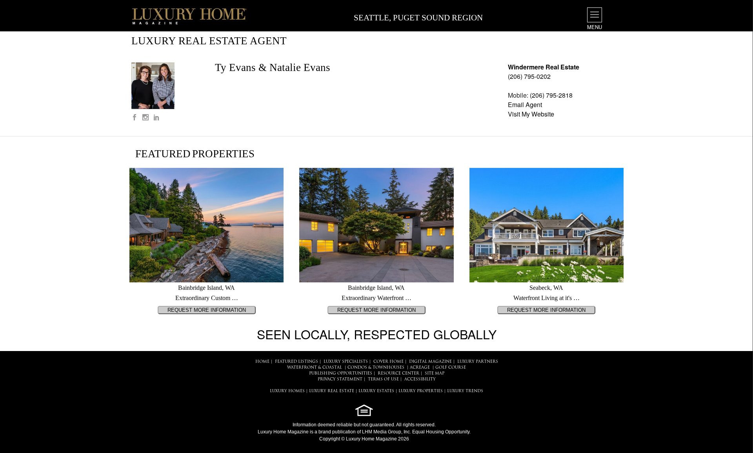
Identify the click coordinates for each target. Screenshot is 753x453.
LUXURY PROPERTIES (420, 391)
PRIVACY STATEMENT (340, 379)
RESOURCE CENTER (398, 373)
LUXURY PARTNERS (477, 362)
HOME (262, 362)
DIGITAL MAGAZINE (430, 362)
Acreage (420, 368)
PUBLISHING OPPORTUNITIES (340, 373)
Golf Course (450, 368)
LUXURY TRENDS (465, 391)
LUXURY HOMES (287, 391)
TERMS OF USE (383, 379)
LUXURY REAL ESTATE (331, 391)
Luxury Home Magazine (283, 432)
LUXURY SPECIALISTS (346, 362)
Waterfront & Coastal (314, 368)
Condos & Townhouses (375, 368)
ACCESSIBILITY (420, 379)
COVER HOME (388, 362)
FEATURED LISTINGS (296, 362)
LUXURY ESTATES (376, 391)
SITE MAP (434, 373)
